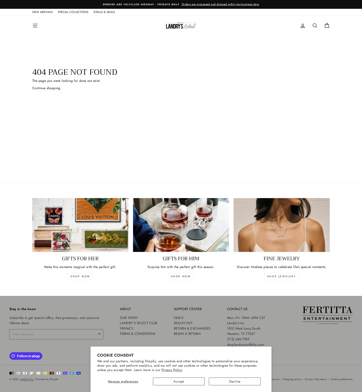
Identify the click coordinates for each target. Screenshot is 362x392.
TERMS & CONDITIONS (137, 333)
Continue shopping (46, 88)
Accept (178, 381)
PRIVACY (126, 328)
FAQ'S (179, 317)
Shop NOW (181, 276)
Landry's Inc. (27, 379)
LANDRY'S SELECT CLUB (138, 323)
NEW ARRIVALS (42, 12)
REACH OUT (183, 323)
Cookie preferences (342, 379)
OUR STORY (129, 317)
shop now (80, 276)
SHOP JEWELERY (281, 276)
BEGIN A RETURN (187, 333)
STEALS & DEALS (104, 12)
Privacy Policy (172, 370)
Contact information (316, 379)
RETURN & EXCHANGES (192, 328)
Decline (234, 381)
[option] (181, 4)
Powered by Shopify (46, 379)
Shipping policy (292, 379)
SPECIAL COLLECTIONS (73, 12)
